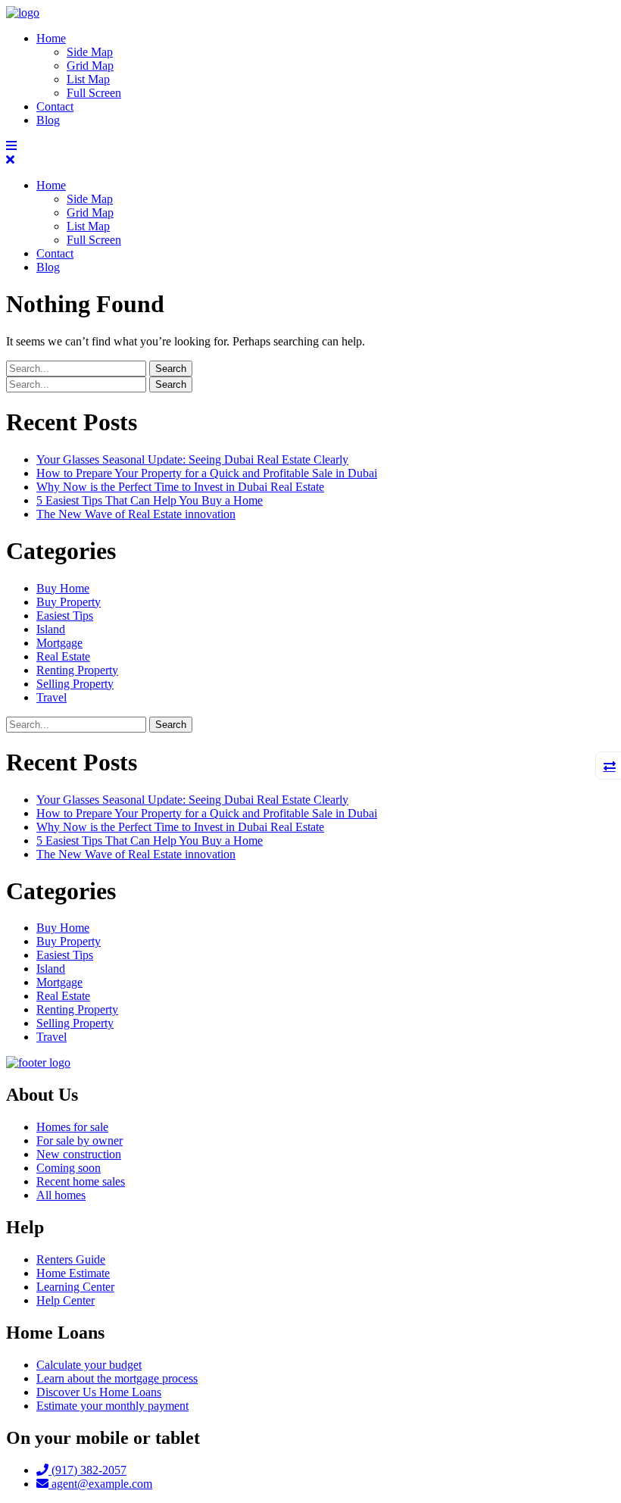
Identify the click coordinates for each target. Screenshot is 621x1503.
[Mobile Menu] (11, 145)
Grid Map (90, 65)
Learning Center (75, 1286)
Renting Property (77, 670)
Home (51, 38)
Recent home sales (80, 1181)
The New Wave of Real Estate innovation (136, 514)
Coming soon (68, 1167)
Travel (51, 697)
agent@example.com (100, 1483)
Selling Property (75, 683)
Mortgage (59, 642)
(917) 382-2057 (87, 1470)
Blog (48, 120)
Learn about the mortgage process (117, 1378)
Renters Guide (70, 1259)
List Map (88, 79)
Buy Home (62, 588)
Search (170, 368)
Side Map (90, 51)
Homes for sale (72, 1126)
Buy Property (68, 601)
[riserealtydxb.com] (22, 12)
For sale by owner (79, 1140)
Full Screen (94, 92)
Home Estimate (73, 1273)
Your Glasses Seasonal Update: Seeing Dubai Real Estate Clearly (192, 459)
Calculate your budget (89, 1364)
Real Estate (63, 656)
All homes (61, 1195)
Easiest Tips (64, 615)
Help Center (65, 1300)
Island (50, 629)
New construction (78, 1154)
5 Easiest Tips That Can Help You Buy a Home (149, 500)
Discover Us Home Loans (98, 1392)
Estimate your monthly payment (112, 1405)
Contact (54, 106)
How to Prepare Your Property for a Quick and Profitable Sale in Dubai (206, 473)
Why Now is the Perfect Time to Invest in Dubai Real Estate (180, 486)
